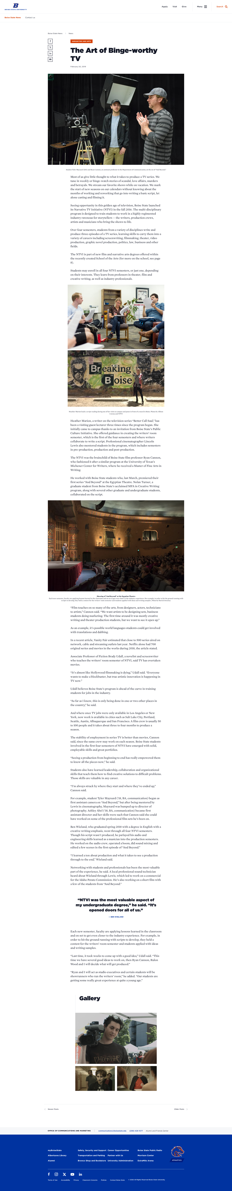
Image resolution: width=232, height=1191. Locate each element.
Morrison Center (146, 1155)
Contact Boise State (117, 1180)
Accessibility (65, 1180)
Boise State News (13, 17)
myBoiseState (55, 1150)
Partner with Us (115, 1155)
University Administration (120, 1161)
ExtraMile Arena (145, 1161)
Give (184, 6)
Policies (103, 1180)
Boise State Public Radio (150, 1150)
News (71, 33)
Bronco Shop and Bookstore (92, 1161)
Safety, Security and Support (92, 1150)
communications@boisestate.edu (112, 1131)
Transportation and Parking (91, 1155)
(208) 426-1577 (136, 1131)
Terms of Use (52, 1180)
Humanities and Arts (81, 41)
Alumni (51, 1161)
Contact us (30, 17)
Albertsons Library (57, 1155)
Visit (175, 6)
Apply (165, 6)
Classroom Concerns (90, 1180)
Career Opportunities (118, 1150)
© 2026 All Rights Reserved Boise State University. (146, 1180)
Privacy (76, 1180)
